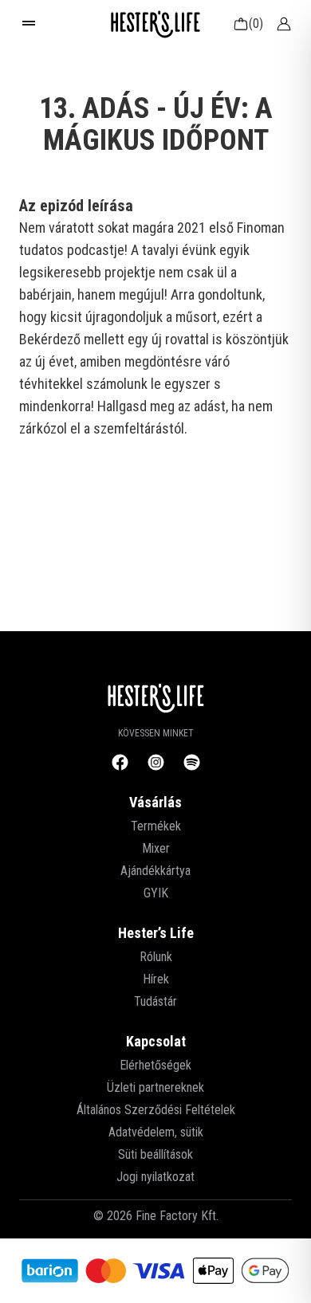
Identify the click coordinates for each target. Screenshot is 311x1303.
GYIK (156, 893)
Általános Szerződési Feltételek (156, 1109)
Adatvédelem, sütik (155, 1132)
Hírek (156, 979)
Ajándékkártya (155, 870)
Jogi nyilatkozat (155, 1176)
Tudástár (155, 1001)
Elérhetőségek (155, 1065)
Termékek (156, 826)
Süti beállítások (155, 1154)
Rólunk (156, 956)
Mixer (156, 848)
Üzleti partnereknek (155, 1087)
